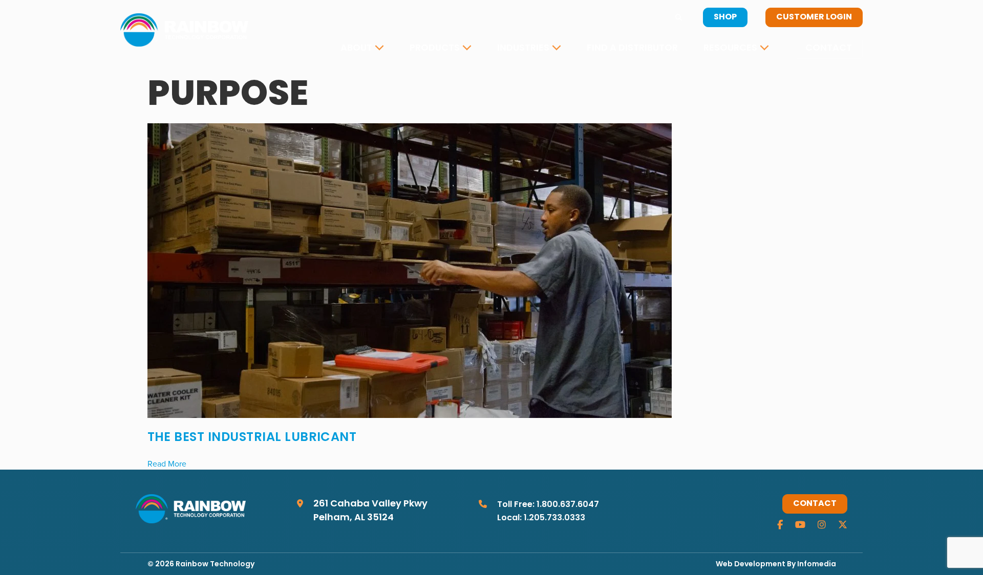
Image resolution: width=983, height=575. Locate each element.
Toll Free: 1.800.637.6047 (548, 505)
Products (435, 48)
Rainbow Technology (215, 564)
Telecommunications (552, 79)
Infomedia (816, 564)
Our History (376, 79)
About (356, 48)
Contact (828, 48)
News (724, 79)
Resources (730, 48)
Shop (725, 17)
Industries (523, 48)
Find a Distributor (632, 48)
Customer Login (814, 17)
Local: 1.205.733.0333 (541, 518)
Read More (166, 463)
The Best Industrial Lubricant (252, 438)
